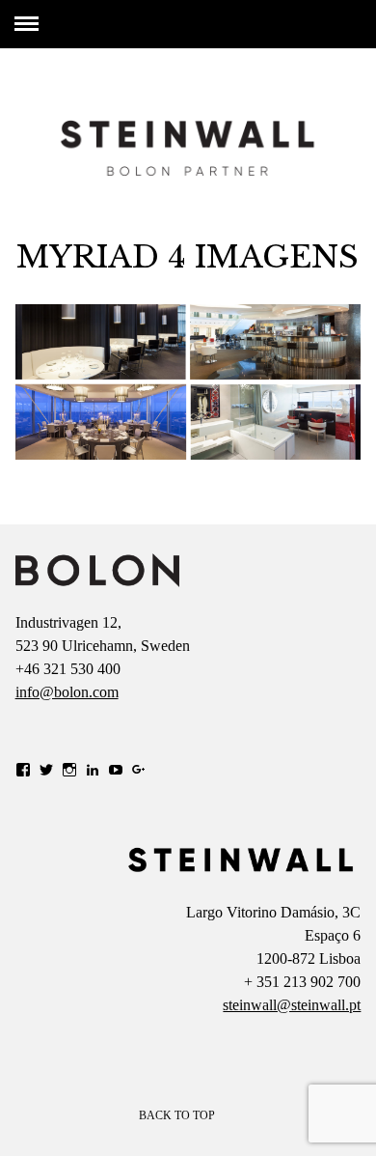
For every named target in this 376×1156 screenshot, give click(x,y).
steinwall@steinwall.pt (292, 1005)
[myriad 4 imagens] (188, 454)
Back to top (178, 1115)
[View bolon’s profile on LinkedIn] (92, 769)
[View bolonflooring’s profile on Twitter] (46, 769)
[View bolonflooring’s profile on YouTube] (115, 769)
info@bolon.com (67, 692)
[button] (97, 570)
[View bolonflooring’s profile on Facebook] (23, 769)
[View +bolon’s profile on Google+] (139, 769)
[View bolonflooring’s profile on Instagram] (69, 769)
